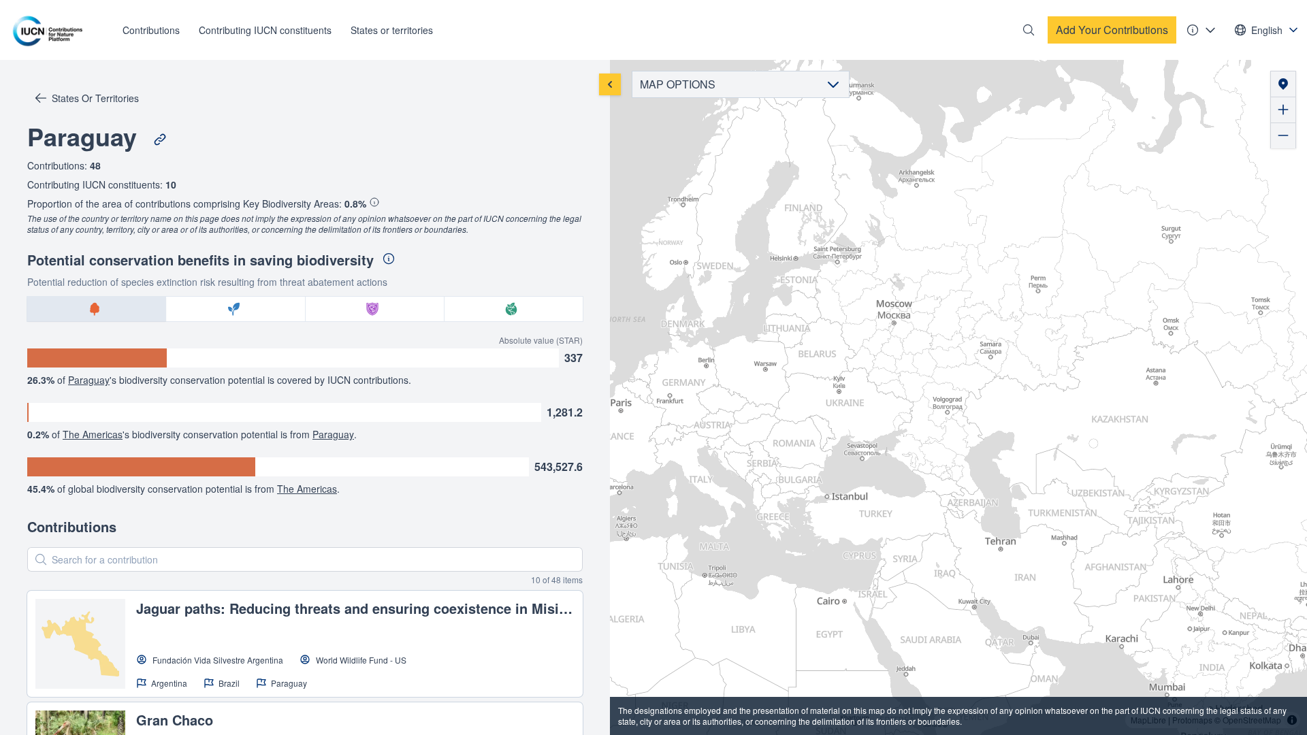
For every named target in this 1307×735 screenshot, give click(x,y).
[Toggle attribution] (1292, 720)
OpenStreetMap (1252, 719)
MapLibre (1148, 719)
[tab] (96, 309)
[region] (958, 397)
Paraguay (89, 380)
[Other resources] (1201, 30)
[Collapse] (610, 84)
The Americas (93, 434)
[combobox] (1267, 30)
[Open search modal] (1028, 30)
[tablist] (305, 309)
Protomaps (1192, 719)
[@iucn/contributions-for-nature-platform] (51, 30)
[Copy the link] (160, 139)
